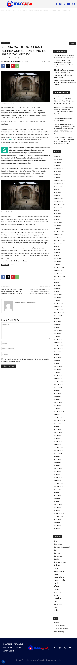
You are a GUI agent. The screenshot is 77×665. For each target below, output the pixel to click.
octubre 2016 (58, 447)
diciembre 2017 (59, 411)
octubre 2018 (58, 381)
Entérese (57, 565)
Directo (56, 559)
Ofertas (56, 586)
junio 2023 (57, 213)
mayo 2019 (57, 360)
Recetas (56, 589)
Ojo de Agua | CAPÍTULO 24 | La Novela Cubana (63, 76)
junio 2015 (57, 495)
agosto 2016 (58, 453)
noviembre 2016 (59, 444)
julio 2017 (57, 426)
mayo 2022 (57, 252)
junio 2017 (57, 429)
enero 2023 (57, 228)
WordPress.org (59, 632)
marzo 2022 (58, 258)
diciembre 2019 (59, 339)
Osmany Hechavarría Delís (62, 137)
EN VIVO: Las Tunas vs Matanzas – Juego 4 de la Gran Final (64, 71)
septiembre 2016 (59, 450)
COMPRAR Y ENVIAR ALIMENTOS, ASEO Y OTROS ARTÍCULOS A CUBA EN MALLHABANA (64, 142)
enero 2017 (57, 438)
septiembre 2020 (59, 312)
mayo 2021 (57, 288)
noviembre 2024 (59, 180)
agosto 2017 (58, 423)
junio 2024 (57, 192)
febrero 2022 (58, 261)
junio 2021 (57, 285)
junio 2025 (57, 171)
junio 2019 (57, 357)
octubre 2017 (58, 417)
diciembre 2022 (59, 231)
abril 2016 (57, 465)
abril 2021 (57, 291)
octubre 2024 (58, 183)
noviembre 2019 (59, 342)
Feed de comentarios (61, 629)
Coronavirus (58, 544)
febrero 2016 (58, 471)
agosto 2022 (58, 243)
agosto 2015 (58, 489)
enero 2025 (57, 177)
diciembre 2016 (59, 441)
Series (56, 595)
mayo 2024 (57, 195)
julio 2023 (57, 210)
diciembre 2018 (59, 375)
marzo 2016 (58, 468)
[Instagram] (60, 4)
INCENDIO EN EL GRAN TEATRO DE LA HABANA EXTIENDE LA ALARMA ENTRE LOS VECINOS (11, 291)
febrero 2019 (58, 369)
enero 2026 (57, 165)
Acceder (56, 623)
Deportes (57, 553)
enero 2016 (57, 474)
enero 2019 (57, 372)
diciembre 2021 (59, 267)
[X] (64, 4)
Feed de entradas (59, 626)
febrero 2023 (58, 225)
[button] (74, 4)
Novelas (56, 583)
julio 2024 (57, 189)
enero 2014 (57, 528)
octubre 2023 (58, 201)
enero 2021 (57, 300)
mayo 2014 (57, 522)
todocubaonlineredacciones (12, 61)
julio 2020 (57, 318)
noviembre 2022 (59, 234)
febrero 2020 (58, 333)
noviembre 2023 (59, 198)
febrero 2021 (58, 297)
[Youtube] (68, 4)
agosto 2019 (58, 351)
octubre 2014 (58, 516)
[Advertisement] (38, 27)
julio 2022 (57, 246)
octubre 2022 (58, 237)
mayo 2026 (57, 156)
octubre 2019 (58, 345)
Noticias (13, 265)
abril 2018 (57, 399)
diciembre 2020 (59, 303)
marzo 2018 (58, 402)
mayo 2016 (57, 462)
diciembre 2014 (59, 513)
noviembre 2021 (59, 270)
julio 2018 (57, 390)
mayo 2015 (57, 498)
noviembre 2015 (59, 480)
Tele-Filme (57, 598)
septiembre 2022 (59, 240)
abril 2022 (57, 255)
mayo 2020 (57, 324)
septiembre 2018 (59, 384)
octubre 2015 (58, 483)
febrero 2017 (58, 435)
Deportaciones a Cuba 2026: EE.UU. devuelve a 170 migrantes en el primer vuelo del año (64, 101)
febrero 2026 (58, 162)
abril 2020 (57, 327)
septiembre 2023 (59, 204)
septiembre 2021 (59, 276)
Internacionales (59, 571)
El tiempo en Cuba (60, 562)
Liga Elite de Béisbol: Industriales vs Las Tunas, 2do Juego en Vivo (64, 56)
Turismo (56, 601)
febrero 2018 (58, 405)
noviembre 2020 (59, 306)
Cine (55, 541)
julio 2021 (57, 282)
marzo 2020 (58, 330)
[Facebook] (56, 4)
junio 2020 (57, 321)
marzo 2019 (58, 366)
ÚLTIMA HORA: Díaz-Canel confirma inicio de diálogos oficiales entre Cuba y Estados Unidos (63, 64)
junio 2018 (57, 393)
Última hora (58, 604)
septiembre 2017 (59, 420)
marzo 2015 (58, 504)
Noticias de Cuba (11, 11)
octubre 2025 (58, 168)
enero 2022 (57, 264)
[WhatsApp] (17, 66)
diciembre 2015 (59, 477)
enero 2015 (57, 510)
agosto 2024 (58, 186)
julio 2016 (57, 456)
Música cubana (59, 577)
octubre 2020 (58, 309)
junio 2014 (57, 519)
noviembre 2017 (59, 414)
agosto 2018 (58, 387)
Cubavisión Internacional (62, 547)
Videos (56, 607)
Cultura (56, 550)
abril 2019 (57, 363)
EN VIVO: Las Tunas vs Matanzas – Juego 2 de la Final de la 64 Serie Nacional (65, 82)
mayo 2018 (57, 396)
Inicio (2, 11)
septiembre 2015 (59, 486)
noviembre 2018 (59, 378)
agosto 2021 (58, 279)
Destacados (58, 556)
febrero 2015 (58, 507)
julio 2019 (57, 354)
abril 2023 (57, 219)
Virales (56, 610)
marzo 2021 (58, 294)
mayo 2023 (57, 216)
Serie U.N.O (57, 592)
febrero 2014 (58, 525)
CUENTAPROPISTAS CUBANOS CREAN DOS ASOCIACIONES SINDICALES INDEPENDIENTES (40, 291)
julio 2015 (57, 492)
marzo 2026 (58, 159)
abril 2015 (57, 501)
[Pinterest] (13, 66)
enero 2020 (57, 336)
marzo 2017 (58, 432)
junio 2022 (57, 249)
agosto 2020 (58, 315)
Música (56, 574)
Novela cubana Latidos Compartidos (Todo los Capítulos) (63, 112)
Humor (56, 568)
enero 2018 (57, 408)
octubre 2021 (58, 273)
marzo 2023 (58, 222)
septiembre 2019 (59, 348)
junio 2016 (57, 459)
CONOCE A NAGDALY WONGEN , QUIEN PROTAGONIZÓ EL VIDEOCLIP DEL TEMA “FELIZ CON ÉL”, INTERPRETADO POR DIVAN (64, 129)
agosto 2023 (58, 207)
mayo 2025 (57, 174)
